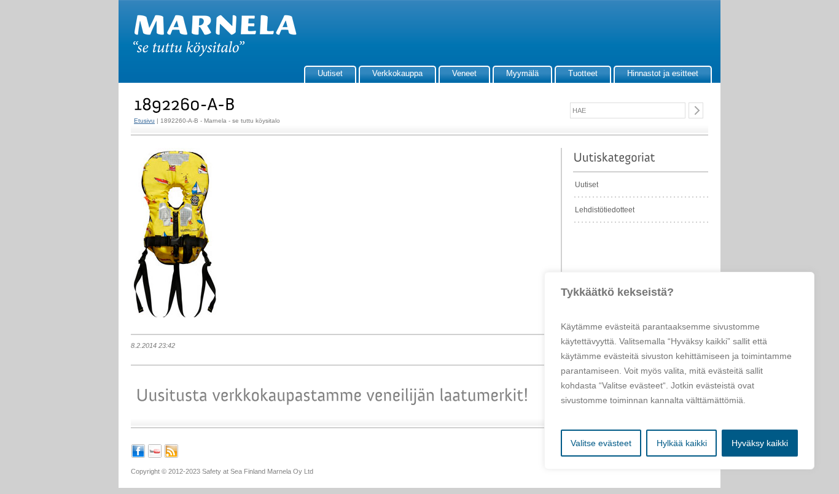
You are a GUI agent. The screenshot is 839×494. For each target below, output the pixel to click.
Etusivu (144, 120)
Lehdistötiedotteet (604, 210)
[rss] (171, 456)
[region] (679, 370)
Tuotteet (583, 73)
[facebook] (138, 456)
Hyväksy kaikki (760, 443)
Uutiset (330, 73)
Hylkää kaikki (682, 443)
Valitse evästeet (601, 443)
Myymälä (522, 73)
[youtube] (154, 456)
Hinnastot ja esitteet (662, 73)
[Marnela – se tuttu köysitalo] (209, 54)
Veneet (464, 73)
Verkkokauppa (397, 73)
